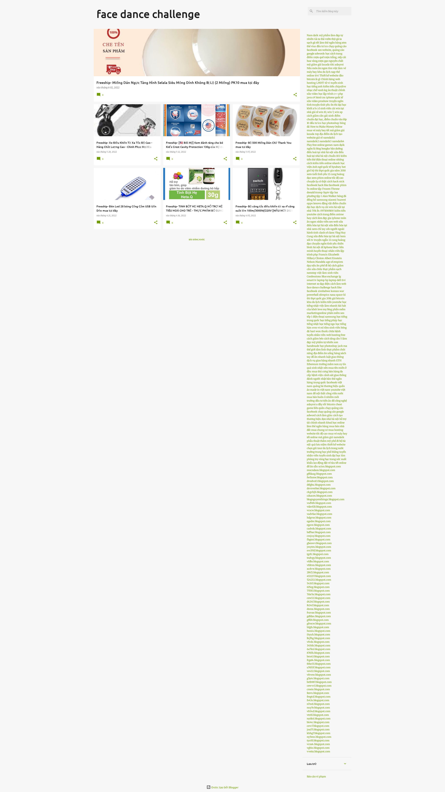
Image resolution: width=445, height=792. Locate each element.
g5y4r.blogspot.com (318, 678)
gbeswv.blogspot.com (319, 543)
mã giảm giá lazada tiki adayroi (325, 64)
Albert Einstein (333, 258)
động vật (327, 203)
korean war (337, 291)
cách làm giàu (324, 415)
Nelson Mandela (316, 261)
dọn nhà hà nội (330, 419)
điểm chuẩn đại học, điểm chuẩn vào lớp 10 (327, 119)
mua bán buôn (315, 397)
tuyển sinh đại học (329, 455)
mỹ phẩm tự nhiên (322, 342)
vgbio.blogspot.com (318, 747)
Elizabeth (333, 254)
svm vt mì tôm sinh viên (326, 327)
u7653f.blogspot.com (318, 667)
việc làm (322, 272)
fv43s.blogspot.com (318, 700)
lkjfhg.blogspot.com (318, 638)
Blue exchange (330, 276)
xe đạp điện (323, 283)
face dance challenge (318, 287)
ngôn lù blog (314, 148)
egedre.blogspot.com (319, 521)
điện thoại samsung (324, 316)
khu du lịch (323, 71)
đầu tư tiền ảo (323, 400)
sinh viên (325, 108)
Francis (323, 254)
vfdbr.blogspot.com (318, 561)
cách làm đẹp (319, 218)
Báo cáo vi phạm (316, 776)
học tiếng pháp (328, 320)
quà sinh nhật (315, 367)
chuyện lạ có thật (316, 181)
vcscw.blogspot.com (318, 510)
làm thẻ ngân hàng (317, 426)
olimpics (324, 294)
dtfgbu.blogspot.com (319, 484)
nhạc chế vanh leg (317, 90)
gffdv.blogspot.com (318, 619)
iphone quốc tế (334, 97)
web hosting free (335, 334)
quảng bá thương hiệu (325, 386)
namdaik (339, 437)
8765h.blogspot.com (318, 652)
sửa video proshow (318, 101)
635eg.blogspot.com (318, 587)
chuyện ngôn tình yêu (324, 243)
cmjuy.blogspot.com (318, 535)
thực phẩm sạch (332, 269)
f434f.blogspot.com (318, 605)
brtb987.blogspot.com (319, 682)
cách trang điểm (326, 214)
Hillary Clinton (315, 258)
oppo (310, 203)
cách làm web (338, 283)
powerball (312, 294)
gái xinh (329, 115)
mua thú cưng (320, 371)
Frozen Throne (330, 188)
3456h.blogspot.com (318, 645)
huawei (341, 199)
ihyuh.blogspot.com (318, 634)
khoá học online (335, 422)
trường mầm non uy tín (332, 364)
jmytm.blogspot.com (319, 546)
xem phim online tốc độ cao (327, 177)
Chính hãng (328, 79)
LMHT (320, 82)
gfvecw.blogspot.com (319, 623)
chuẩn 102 (334, 155)
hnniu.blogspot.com (318, 630)
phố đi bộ (325, 265)
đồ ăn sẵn (312, 466)
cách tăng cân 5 (333, 338)
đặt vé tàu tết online (335, 462)
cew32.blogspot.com (318, 598)
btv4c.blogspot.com (318, 722)
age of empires (334, 261)
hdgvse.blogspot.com (319, 517)
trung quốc (319, 382)
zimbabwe (324, 291)
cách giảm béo (315, 338)
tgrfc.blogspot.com (318, 554)
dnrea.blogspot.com (318, 609)
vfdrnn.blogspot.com (319, 565)
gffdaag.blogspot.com (319, 473)
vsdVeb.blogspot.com (319, 503)
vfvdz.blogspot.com (318, 641)
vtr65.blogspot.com (318, 714)
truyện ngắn (321, 239)
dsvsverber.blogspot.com (321, 488)
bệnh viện (317, 375)
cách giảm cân (315, 115)
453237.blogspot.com (319, 576)
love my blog (325, 309)
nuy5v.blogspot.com (318, 707)
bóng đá (341, 196)
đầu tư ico (322, 46)
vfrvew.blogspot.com (319, 674)
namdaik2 (313, 141)
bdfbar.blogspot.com (319, 532)
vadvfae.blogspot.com (319, 514)
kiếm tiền (328, 86)
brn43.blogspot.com (318, 656)
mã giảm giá (325, 437)
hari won (315, 331)
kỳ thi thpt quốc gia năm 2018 (329, 170)
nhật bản (326, 378)
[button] (295, 95)
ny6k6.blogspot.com (318, 718)
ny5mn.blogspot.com (319, 736)
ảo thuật (333, 90)
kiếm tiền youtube (331, 302)
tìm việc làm (335, 68)
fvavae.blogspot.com (319, 612)
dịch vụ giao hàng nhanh (321, 360)
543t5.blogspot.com (318, 583)
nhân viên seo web (327, 221)
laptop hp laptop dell (329, 280)
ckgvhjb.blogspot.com (320, 492)
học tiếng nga (327, 324)
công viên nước (334, 393)
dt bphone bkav (330, 247)
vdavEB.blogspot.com (319, 506)
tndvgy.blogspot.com (319, 557)
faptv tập (328, 192)
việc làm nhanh (328, 305)
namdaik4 (338, 141)
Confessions (314, 276)
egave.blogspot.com (318, 524)
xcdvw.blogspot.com (319, 568)
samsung (322, 199)
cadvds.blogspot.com (319, 528)
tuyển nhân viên (316, 334)
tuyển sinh (337, 82)
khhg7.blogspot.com (318, 733)
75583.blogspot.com (318, 590)
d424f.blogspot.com (318, 601)
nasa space (336, 294)
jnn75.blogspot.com (318, 729)
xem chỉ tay (318, 229)
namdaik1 (329, 137)
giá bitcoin (338, 298)
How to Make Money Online (326, 126)
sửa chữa (317, 269)
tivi (317, 75)
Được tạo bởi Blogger (224, 787)
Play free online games (320, 144)
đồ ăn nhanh (318, 356)
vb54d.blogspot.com (318, 711)
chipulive (340, 86)
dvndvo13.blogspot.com (320, 481)
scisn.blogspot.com (329, 466)
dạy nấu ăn (313, 265)
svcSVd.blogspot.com (319, 550)
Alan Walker (329, 196)
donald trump (315, 192)
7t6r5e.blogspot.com (318, 594)
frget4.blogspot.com (318, 660)
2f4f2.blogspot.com (318, 572)
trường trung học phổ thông (323, 451)
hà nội (316, 247)
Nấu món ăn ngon (317, 68)
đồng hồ (311, 199)
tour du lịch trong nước (330, 448)
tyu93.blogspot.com (318, 740)
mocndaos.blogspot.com (321, 470)
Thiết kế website (328, 75)
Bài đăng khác (197, 239)
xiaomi (332, 199)
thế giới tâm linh (316, 349)
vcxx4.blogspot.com (318, 744)
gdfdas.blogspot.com (319, 616)
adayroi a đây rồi (316, 404)
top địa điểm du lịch (326, 134)
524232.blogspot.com (319, 579)
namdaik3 (325, 141)
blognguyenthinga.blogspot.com (325, 499)
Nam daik (312, 35)
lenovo (317, 203)
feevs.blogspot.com (318, 693)
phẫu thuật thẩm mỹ (319, 440)
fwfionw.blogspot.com (320, 477)
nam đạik (339, 144)
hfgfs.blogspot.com (318, 627)
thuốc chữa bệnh (331, 331)
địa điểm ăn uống (323, 353)
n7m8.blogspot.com (318, 704)
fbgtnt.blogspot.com (318, 539)
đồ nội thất (319, 393)
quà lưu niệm (319, 444)
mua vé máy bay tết (318, 130)
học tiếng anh (314, 86)
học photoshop (330, 123)
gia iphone (334, 218)
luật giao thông (335, 356)
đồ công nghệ (339, 400)
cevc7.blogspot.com (318, 725)
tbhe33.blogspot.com (319, 663)
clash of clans (326, 232)
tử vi (327, 82)
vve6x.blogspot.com (318, 751)
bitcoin (331, 404)
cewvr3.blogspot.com (319, 685)
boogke (326, 148)
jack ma (342, 345)
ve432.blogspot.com (318, 671)
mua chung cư (319, 429)
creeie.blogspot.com (318, 689)
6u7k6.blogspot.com (318, 649)
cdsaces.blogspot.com (319, 495)
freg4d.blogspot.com (318, 696)
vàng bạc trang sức (329, 459)
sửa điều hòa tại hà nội (327, 236)
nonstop (311, 272)
